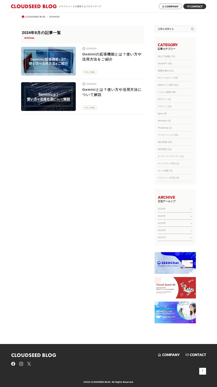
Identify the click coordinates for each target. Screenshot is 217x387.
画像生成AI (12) (165, 70)
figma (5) (162, 113)
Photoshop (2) (165, 127)
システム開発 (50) (167, 92)
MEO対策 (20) (165, 142)
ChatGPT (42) (165, 63)
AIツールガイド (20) (168, 77)
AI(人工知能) (89, 72)
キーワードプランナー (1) (170, 156)
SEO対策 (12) (165, 149)
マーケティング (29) (168, 135)
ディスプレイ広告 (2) (168, 163)
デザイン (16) (164, 106)
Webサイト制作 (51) (168, 85)
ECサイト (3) (164, 99)
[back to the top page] (202, 371)
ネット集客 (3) (165, 170)
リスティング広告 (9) (168, 177)
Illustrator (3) (164, 120)
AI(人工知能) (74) (166, 56)
